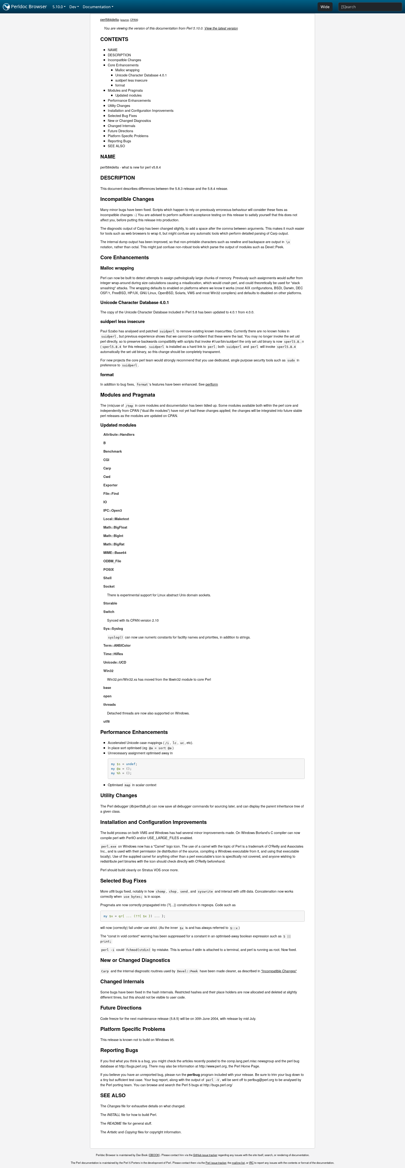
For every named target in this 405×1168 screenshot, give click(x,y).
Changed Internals (121, 125)
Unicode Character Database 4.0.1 (141, 74)
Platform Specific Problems (128, 135)
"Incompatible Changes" (279, 970)
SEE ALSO (116, 145)
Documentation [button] (97, 6)
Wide (325, 6)
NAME (113, 49)
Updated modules (128, 95)
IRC (251, 1162)
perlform (212, 384)
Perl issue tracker (216, 1162)
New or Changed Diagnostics (129, 120)
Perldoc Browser (28, 6)
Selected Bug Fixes (122, 115)
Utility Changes (119, 105)
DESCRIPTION (119, 54)
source (125, 20)
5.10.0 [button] (57, 6)
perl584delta (109, 19)
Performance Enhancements (129, 100)
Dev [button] (72, 6)
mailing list (238, 1162)
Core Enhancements (123, 64)
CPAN (133, 20)
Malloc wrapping (127, 69)
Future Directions (120, 130)
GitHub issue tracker (205, 1155)
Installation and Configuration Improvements (140, 110)
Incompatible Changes (124, 59)
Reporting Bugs (119, 140)
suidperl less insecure (131, 80)
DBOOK (154, 1155)
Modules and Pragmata (125, 90)
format (120, 85)
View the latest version (221, 28)
